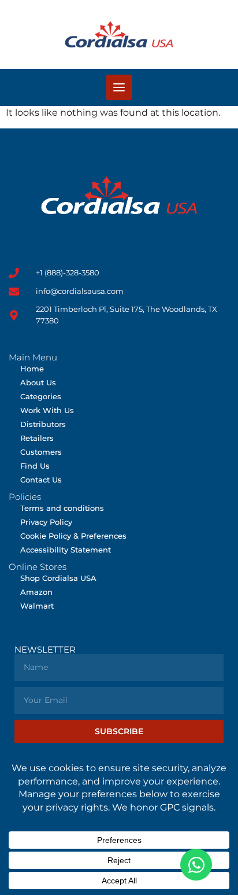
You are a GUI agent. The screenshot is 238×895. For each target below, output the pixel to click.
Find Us (35, 465)
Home (32, 368)
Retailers (37, 438)
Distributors (43, 424)
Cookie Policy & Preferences (73, 535)
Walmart (37, 605)
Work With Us (47, 410)
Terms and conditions (62, 508)
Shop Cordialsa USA (58, 578)
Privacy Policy (46, 521)
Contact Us (41, 479)
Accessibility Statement (65, 549)
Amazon (36, 591)
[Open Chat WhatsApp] (196, 865)
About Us (38, 382)
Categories (40, 396)
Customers (41, 451)
